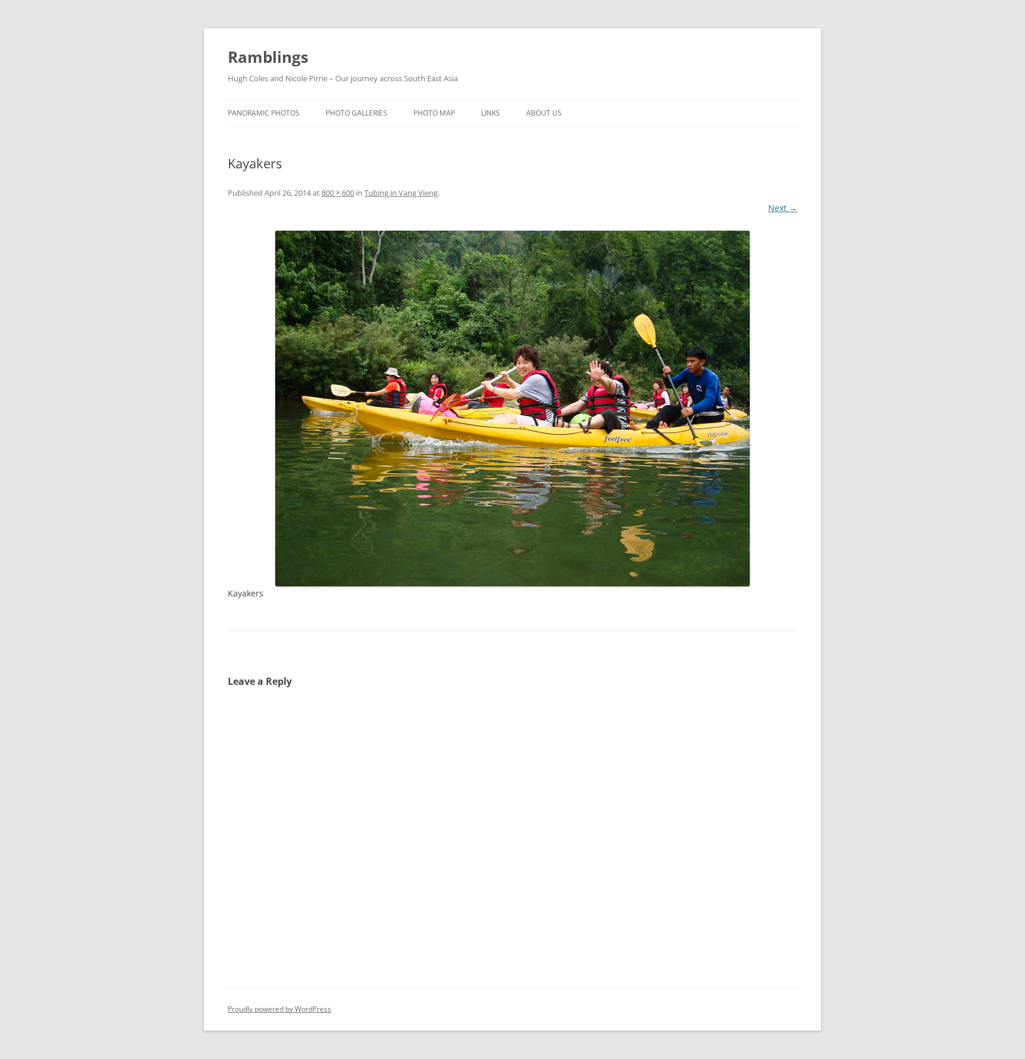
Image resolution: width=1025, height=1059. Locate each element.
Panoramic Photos (264, 113)
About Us (544, 113)
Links (490, 113)
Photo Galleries (356, 113)
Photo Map (434, 113)
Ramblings (268, 57)
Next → (782, 207)
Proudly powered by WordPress (279, 1009)
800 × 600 (337, 192)
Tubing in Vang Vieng (401, 192)
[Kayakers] (512, 408)
